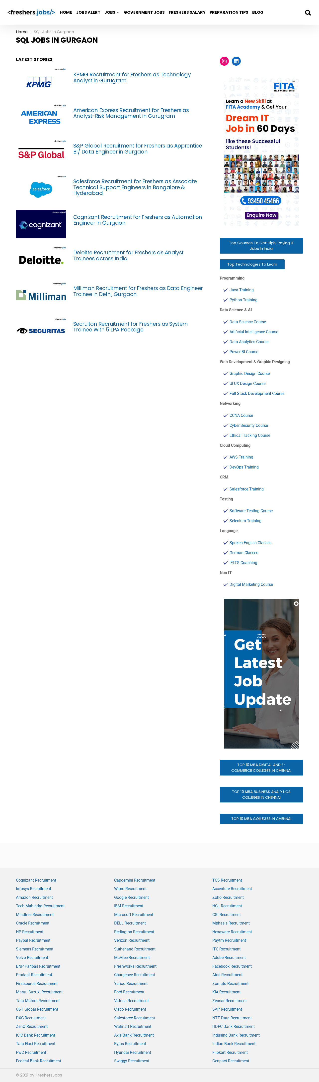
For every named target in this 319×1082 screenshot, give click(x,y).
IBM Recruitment (128, 906)
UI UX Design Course (247, 383)
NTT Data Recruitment (232, 1018)
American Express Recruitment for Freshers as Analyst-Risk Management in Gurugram (131, 113)
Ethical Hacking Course (250, 435)
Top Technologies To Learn (252, 264)
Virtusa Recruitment (131, 1000)
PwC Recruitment (31, 1052)
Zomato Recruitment (230, 983)
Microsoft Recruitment (133, 914)
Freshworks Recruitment (135, 966)
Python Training (243, 300)
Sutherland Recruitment (135, 949)
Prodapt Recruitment (34, 974)
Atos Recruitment (227, 974)
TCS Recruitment (227, 880)
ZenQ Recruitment (32, 1026)
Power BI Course (244, 351)
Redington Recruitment (134, 931)
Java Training (242, 290)
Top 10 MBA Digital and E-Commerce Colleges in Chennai (261, 767)
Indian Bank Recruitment (233, 1043)
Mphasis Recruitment (231, 923)
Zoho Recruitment (228, 897)
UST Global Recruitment (37, 1009)
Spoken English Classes (250, 542)
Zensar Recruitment (229, 1000)
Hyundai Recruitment (132, 1052)
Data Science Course (248, 321)
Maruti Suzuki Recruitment (39, 992)
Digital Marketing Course (251, 584)
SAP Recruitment (227, 1009)
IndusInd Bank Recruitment (236, 1035)
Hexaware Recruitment (232, 931)
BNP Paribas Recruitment (38, 966)
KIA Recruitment (226, 992)
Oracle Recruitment (32, 923)
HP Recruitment (29, 931)
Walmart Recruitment (132, 1026)
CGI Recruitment (226, 914)
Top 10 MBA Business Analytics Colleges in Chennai (261, 794)
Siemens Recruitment (34, 949)
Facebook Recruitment (232, 966)
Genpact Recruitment (230, 1061)
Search (308, 12)
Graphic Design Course (250, 373)
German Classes (244, 552)
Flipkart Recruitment (230, 1052)
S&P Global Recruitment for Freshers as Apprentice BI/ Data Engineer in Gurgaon (137, 148)
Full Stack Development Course (257, 393)
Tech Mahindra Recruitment (40, 906)
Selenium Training (245, 520)
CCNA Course (241, 415)
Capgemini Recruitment (134, 880)
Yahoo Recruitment (131, 983)
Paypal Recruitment (33, 940)
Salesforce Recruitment (134, 1018)
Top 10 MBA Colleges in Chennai (261, 818)
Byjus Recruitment (130, 1043)
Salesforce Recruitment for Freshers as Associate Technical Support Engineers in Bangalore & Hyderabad (135, 187)
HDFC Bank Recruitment (233, 1026)
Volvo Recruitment (32, 957)
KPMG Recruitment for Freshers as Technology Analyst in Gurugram (132, 77)
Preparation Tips (229, 12)
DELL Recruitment (130, 923)
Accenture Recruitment (232, 888)
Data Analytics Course (249, 341)
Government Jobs (144, 12)
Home (66, 12)
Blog (257, 12)
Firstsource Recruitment (37, 983)
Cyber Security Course (249, 425)
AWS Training (241, 457)
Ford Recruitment (129, 992)
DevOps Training (244, 467)
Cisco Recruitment (130, 1009)
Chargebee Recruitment (134, 974)
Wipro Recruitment (130, 888)
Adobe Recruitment (229, 957)
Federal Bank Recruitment (38, 1061)
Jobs (109, 12)
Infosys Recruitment (33, 888)
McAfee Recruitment (132, 957)
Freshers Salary (187, 12)
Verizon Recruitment (132, 940)
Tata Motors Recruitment (38, 1000)
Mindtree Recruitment (35, 914)
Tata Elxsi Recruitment (35, 1043)
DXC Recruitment (31, 1018)
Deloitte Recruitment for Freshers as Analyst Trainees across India (128, 255)
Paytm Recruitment (229, 940)
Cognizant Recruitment (36, 880)
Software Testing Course (251, 510)
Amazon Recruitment (34, 897)
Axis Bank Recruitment (134, 1035)
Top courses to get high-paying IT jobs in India (261, 245)
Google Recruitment (131, 897)
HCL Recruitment (227, 906)
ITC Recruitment (226, 949)
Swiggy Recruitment (131, 1061)
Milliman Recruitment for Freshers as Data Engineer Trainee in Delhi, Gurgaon (138, 291)
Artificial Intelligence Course (254, 331)
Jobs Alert (88, 12)
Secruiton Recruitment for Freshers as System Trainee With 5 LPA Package (130, 326)
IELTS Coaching (243, 562)
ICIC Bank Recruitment (35, 1035)
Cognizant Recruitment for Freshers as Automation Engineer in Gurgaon (137, 220)
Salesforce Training (247, 489)
